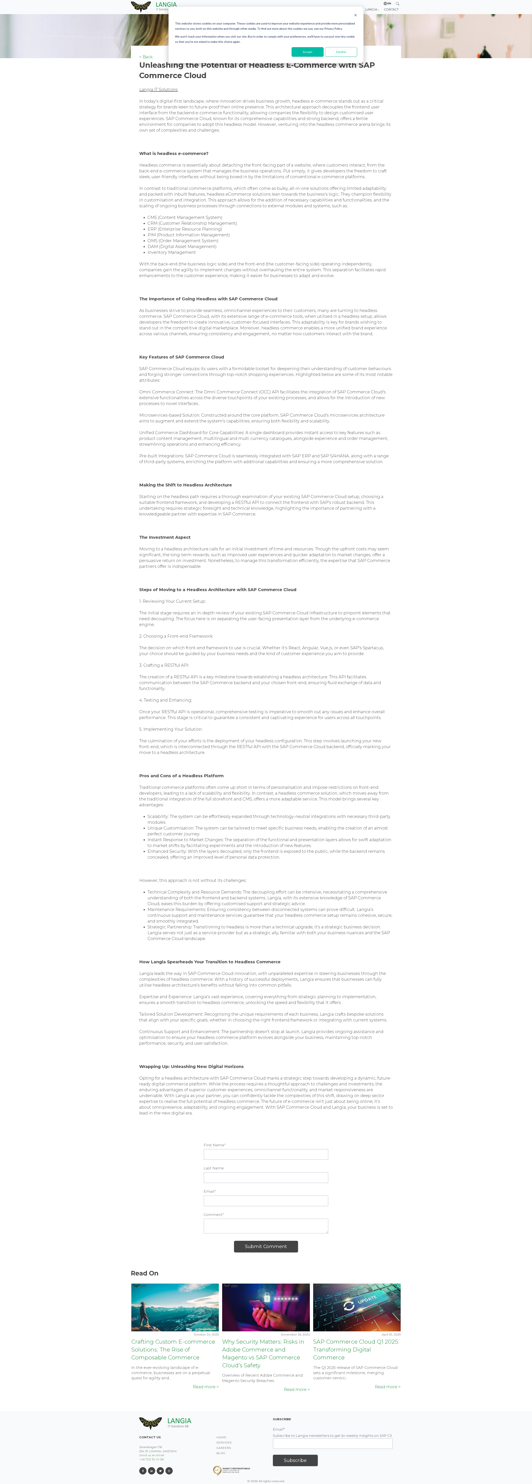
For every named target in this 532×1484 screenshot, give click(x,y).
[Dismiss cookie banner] (355, 15)
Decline (341, 52)
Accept (307, 52)
